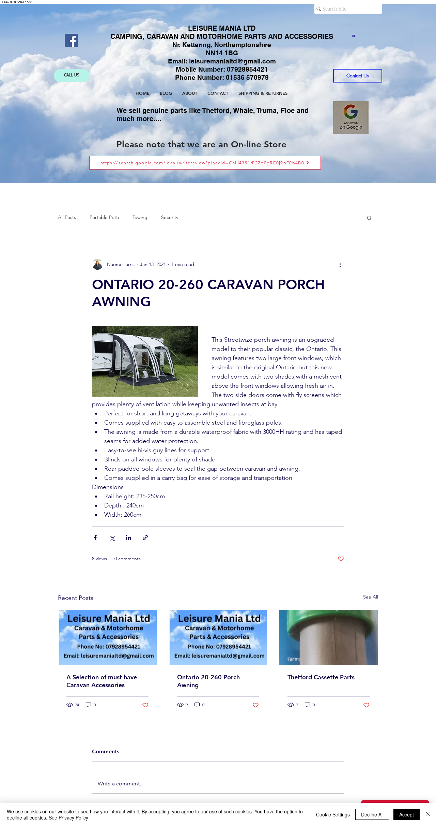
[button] (353, 35)
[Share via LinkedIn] (128, 537)
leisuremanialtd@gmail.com (232, 61)
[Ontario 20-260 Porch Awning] (218, 637)
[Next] (388, 93)
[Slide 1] (212, 166)
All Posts (67, 217)
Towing (140, 217)
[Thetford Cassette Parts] (328, 637)
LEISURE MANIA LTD (221, 28)
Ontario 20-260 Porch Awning (208, 681)
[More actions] (340, 264)
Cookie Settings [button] (333, 814)
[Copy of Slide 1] (219, 166)
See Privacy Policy (68, 817)
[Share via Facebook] (95, 537)
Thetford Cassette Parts (321, 677)
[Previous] (48, 93)
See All (370, 597)
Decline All (372, 814)
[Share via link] (145, 537)
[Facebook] (71, 40)
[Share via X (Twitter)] (112, 537)
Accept (406, 814)
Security (169, 217)
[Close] (428, 814)
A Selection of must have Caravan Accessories (101, 681)
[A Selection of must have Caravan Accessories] (107, 637)
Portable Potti (104, 217)
